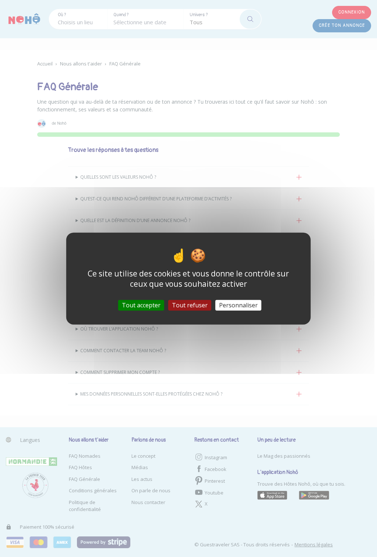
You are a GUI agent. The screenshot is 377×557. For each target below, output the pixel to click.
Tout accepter (141, 305)
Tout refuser (190, 305)
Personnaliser (238, 305)
